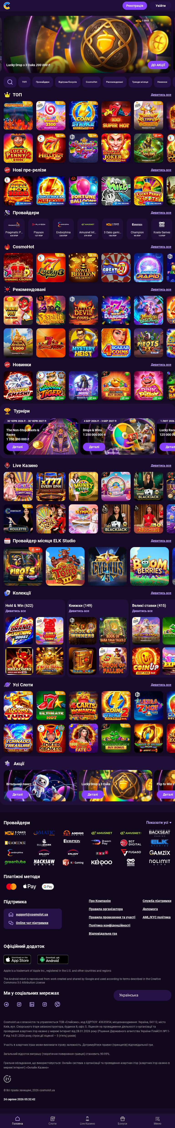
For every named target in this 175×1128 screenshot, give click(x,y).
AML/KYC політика (157, 917)
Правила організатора (106, 909)
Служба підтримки (157, 901)
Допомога (150, 909)
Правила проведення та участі (112, 917)
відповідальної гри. (141, 1044)
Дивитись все (15, 611)
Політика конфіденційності (109, 925)
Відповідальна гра (103, 933)
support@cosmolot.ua (32, 914)
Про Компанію (100, 901)
